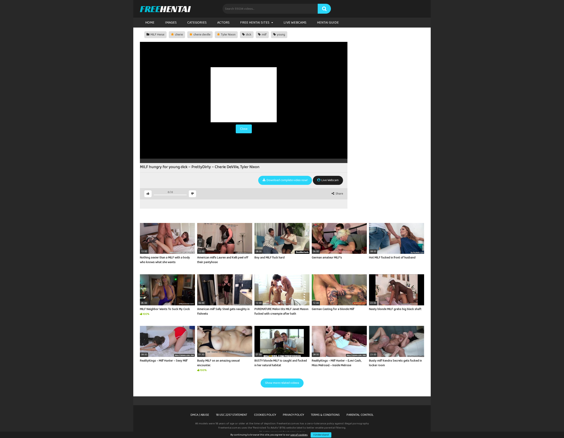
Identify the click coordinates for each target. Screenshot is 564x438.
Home (149, 22)
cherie (178, 34)
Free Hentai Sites (254, 22)
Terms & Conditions (325, 414)
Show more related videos (282, 382)
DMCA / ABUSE (200, 414)
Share (339, 193)
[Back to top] (549, 424)
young (280, 34)
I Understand (321, 435)
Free (165, 9)
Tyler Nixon (228, 34)
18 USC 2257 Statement (231, 414)
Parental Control (360, 414)
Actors (223, 22)
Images (171, 22)
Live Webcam (330, 180)
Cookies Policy (265, 414)
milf (264, 34)
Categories (197, 22)
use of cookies (299, 435)
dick (248, 34)
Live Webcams (295, 22)
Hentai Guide (328, 22)
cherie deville (201, 34)
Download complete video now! (287, 180)
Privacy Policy (293, 414)
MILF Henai (157, 34)
